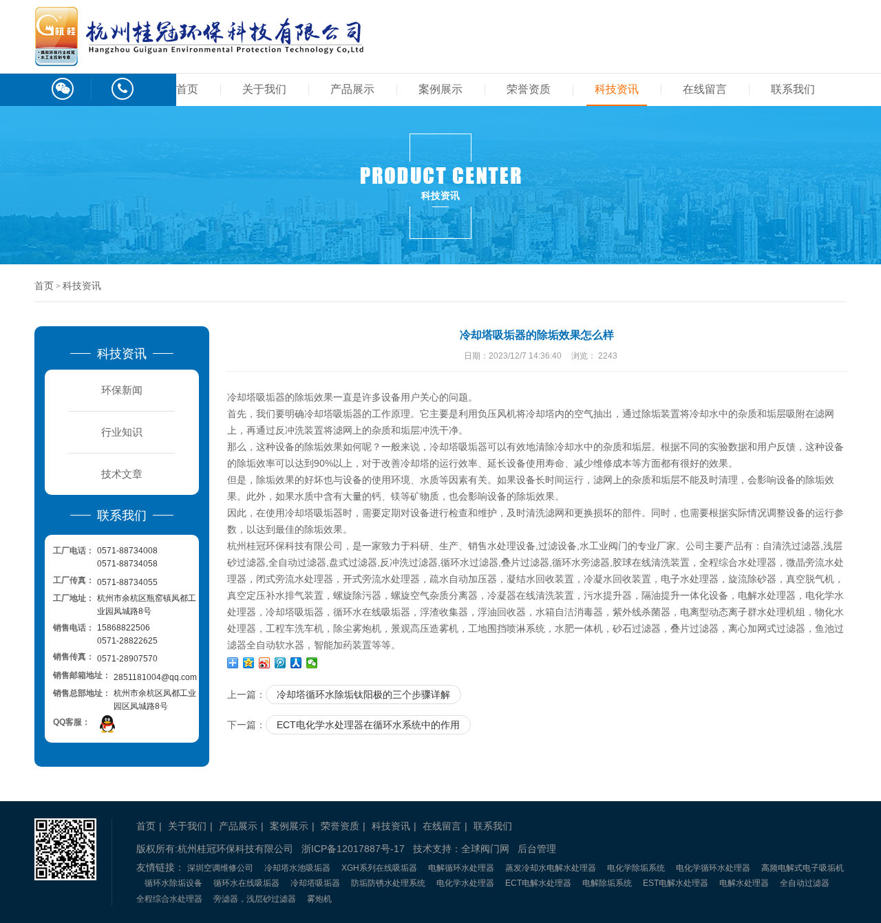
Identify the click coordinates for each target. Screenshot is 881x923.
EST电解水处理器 (675, 883)
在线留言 (705, 89)
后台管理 (537, 848)
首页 (187, 89)
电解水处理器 (744, 883)
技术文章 (121, 474)
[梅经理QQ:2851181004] (107, 723)
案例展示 (440, 89)
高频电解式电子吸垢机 (802, 868)
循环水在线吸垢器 (246, 883)
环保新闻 (121, 390)
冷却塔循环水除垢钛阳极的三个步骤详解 (363, 694)
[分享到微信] (312, 662)
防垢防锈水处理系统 (388, 883)
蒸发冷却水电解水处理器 (550, 868)
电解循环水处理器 (461, 868)
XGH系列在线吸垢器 (379, 868)
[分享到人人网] (296, 662)
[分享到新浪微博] (264, 662)
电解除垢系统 (607, 883)
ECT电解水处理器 (538, 883)
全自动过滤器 (804, 883)
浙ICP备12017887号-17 (353, 848)
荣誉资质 (529, 89)
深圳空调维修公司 (220, 868)
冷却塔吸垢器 (315, 883)
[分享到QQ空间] (249, 662)
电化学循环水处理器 (713, 868)
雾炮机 (319, 899)
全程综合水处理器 (169, 899)
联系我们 (793, 89)
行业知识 (121, 432)
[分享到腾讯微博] (280, 662)
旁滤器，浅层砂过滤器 (254, 899)
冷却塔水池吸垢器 (297, 868)
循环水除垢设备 (173, 883)
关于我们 (264, 89)
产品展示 (352, 89)
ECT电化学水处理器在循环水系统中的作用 (368, 724)
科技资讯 (617, 89)
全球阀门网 (485, 848)
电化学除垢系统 (636, 868)
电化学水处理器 (465, 883)
